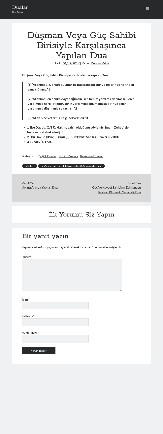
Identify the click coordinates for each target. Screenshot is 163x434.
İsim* (25, 299)
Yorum (26, 256)
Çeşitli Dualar (47, 156)
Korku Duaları (68, 156)
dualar (29, 165)
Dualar (20, 7)
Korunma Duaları (91, 156)
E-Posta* (28, 316)
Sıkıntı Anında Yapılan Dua (40, 187)
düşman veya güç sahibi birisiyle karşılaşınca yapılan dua (71, 165)
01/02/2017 (71, 63)
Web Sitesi (29, 333)
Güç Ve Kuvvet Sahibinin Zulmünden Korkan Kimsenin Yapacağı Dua (116, 189)
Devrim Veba (100, 63)
